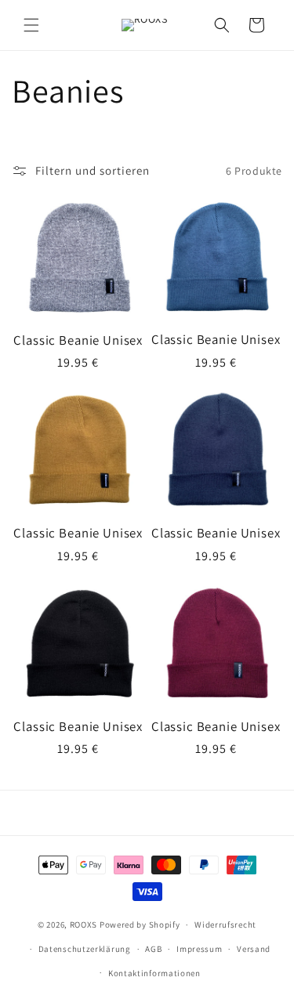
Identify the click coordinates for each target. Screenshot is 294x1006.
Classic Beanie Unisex (78, 340)
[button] (31, 25)
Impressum (199, 948)
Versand (253, 948)
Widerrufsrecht (225, 924)
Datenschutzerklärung (84, 948)
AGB (153, 948)
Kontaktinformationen (154, 973)
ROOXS (84, 924)
